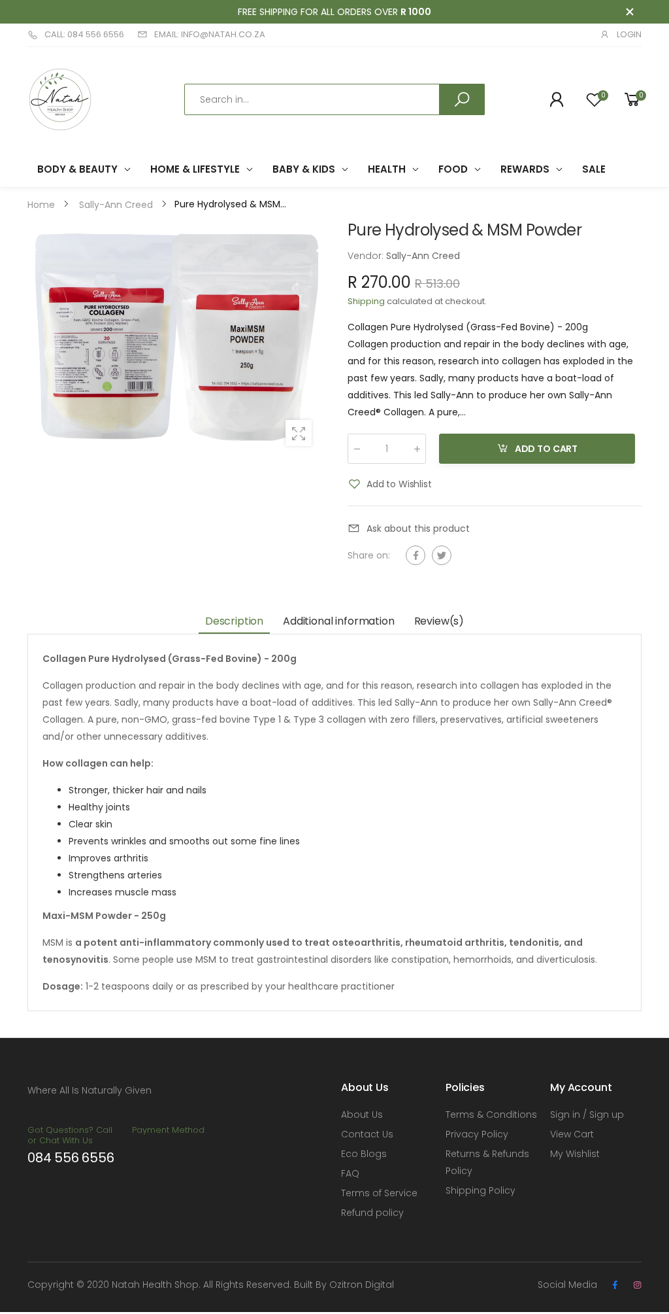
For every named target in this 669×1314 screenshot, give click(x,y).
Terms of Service (379, 1193)
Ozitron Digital (361, 1284)
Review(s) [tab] (439, 621)
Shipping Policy (480, 1190)
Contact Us (367, 1134)
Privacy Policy (477, 1134)
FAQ (350, 1173)
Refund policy (372, 1212)
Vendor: (367, 255)
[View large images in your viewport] (299, 433)
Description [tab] (234, 621)
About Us (362, 1114)
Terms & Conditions (491, 1114)
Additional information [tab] (338, 621)
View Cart (572, 1134)
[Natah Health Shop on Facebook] (614, 1285)
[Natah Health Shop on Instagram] (637, 1285)
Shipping (366, 301)
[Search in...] (462, 99)
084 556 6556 (70, 1158)
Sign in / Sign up (587, 1114)
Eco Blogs (364, 1153)
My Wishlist (575, 1153)
